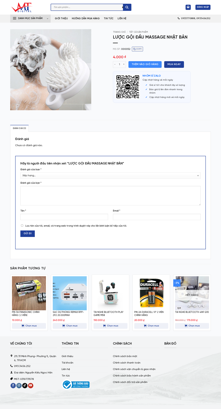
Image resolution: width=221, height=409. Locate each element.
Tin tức (108, 18)
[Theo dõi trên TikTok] (25, 385)
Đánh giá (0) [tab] (19, 128)
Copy (139, 49)
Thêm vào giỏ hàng (145, 64)
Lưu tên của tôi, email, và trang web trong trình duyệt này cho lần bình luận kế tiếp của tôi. (76, 226)
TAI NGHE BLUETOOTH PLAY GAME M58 (108, 314)
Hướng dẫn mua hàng (86, 18)
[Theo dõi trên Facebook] (13, 385)
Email (116, 211)
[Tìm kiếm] (127, 7)
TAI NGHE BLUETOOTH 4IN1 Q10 (192, 312)
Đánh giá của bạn (30, 169)
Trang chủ (119, 32)
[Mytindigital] (28, 7)
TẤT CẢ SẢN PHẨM (138, 32)
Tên (23, 211)
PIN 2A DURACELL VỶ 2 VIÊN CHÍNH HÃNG (149, 314)
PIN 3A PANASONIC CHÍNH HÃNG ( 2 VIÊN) (25, 314)
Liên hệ (122, 18)
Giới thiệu (61, 18)
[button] (188, 7)
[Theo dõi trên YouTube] (30, 385)
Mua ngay (174, 64)
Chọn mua (31, 326)
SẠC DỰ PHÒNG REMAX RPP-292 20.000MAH (68, 314)
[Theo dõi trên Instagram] (19, 385)
